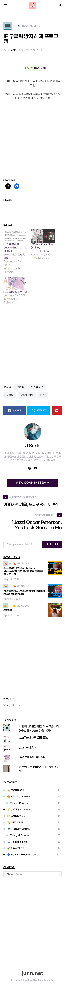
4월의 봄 (7, 610)
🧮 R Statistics (17, 841)
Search (52, 544)
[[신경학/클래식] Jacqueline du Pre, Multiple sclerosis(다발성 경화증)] (15, 236)
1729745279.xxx (32, 68)
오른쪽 (20, 386)
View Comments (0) (31, 482)
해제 (42, 394)
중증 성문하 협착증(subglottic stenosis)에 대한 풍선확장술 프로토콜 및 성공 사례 (23, 571)
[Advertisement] (32, 138)
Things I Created (20, 835)
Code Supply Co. (45, 980)
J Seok (12, 49)
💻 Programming (19, 828)
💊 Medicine (15, 822)
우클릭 (10, 394)
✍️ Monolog (15, 790)
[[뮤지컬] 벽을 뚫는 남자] (15, 283)
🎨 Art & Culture (18, 796)
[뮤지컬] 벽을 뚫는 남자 (15, 292)
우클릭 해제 (26, 394)
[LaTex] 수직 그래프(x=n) (36, 737)
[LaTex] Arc (28, 747)
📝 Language (16, 815)
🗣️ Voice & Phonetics (21, 854)
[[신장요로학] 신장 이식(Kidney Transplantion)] (43, 236)
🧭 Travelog (16, 848)
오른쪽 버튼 (37, 386)
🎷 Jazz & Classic (19, 809)
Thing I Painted (19, 802)
